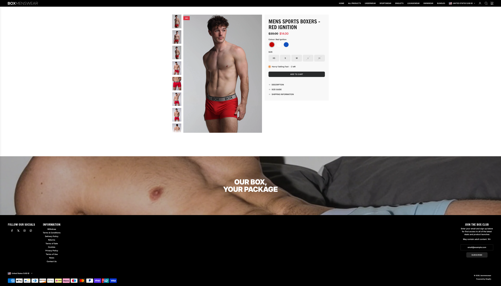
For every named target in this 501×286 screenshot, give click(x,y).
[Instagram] (24, 230)
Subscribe (477, 255)
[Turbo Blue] (286, 45)
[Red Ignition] (272, 45)
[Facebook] (12, 230)
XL (319, 58)
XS (274, 58)
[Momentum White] (279, 45)
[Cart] (492, 3)
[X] (18, 230)
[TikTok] (31, 230)
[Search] (486, 3)
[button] (189, 74)
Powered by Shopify (483, 279)
